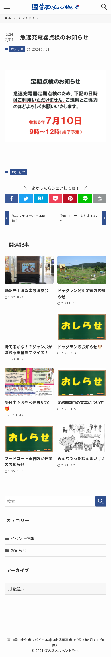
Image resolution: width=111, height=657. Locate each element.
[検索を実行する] (100, 501)
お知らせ (17, 49)
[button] (104, 7)
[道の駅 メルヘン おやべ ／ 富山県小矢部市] (55, 7)
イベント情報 (22, 538)
